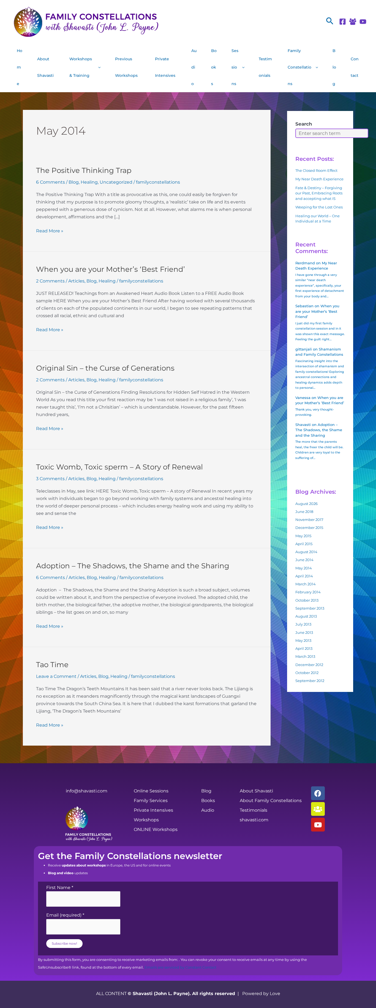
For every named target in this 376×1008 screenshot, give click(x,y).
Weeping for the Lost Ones (319, 207)
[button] (330, 21)
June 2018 (304, 511)
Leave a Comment (56, 676)
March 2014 (305, 584)
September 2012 (309, 680)
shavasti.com (254, 819)
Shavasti (303, 424)
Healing (89, 182)
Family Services (151, 800)
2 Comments (50, 281)
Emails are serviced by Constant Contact (180, 967)
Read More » (49, 230)
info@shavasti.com (86, 791)
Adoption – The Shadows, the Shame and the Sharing (132, 565)
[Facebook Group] (352, 21)
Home (19, 67)
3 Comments (50, 478)
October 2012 (306, 672)
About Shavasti (45, 67)
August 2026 (306, 503)
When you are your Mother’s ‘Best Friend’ (110, 269)
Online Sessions (151, 791)
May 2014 (303, 568)
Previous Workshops (126, 67)
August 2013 (306, 616)
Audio (194, 67)
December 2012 (309, 664)
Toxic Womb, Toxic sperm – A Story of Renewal (119, 467)
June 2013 (304, 632)
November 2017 (309, 519)
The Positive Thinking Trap (84, 170)
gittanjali (303, 349)
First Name (59, 887)
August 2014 (306, 552)
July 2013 (303, 624)
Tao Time (52, 664)
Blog (334, 67)
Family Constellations (299, 67)
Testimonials (265, 67)
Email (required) (65, 915)
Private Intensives (165, 67)
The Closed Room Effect (316, 170)
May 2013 (303, 640)
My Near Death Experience (319, 179)
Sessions (234, 67)
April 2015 (303, 544)
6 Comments (50, 182)
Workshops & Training (80, 67)
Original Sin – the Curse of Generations (105, 368)
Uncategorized (116, 182)
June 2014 (304, 560)
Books (214, 67)
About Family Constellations (271, 800)
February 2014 (308, 592)
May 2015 (303, 536)
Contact (355, 67)
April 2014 (304, 576)
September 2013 (309, 608)
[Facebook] (342, 21)
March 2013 (305, 656)
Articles (76, 281)
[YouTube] (362, 21)
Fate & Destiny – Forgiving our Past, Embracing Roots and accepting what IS (318, 193)
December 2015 (309, 527)
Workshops (146, 819)
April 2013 (303, 648)
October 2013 (306, 600)
